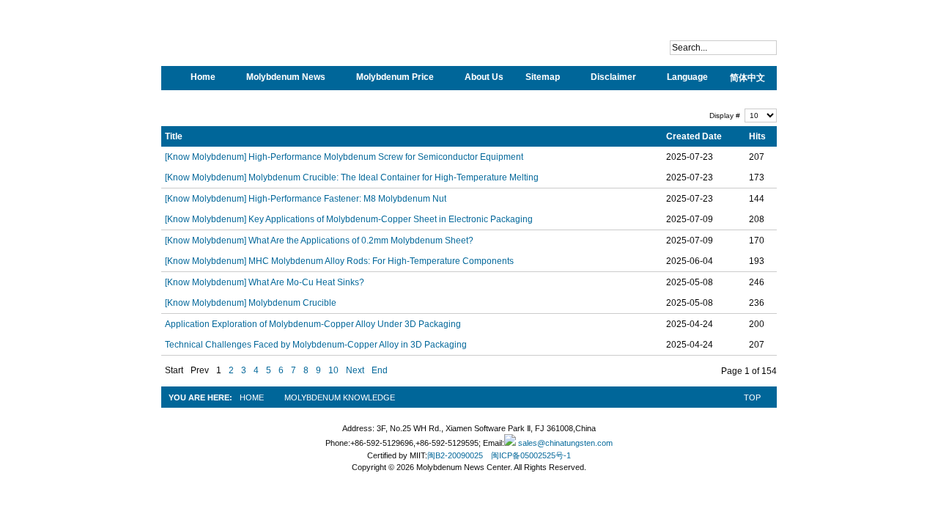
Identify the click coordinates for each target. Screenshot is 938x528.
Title (173, 136)
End (380, 370)
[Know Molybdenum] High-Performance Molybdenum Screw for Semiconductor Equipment (344, 157)
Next (355, 370)
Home (252, 397)
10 (333, 370)
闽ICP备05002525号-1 (531, 455)
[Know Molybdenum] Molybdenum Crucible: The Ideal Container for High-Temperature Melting (352, 177)
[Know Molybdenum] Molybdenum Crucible (250, 303)
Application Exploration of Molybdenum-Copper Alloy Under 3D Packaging (313, 324)
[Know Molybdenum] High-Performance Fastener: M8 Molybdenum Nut (305, 199)
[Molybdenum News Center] (256, 44)
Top (752, 397)
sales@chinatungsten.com (564, 443)
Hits (757, 136)
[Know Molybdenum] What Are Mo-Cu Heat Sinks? (264, 282)
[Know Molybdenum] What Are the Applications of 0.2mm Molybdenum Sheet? (319, 240)
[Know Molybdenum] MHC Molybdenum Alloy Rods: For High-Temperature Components (339, 261)
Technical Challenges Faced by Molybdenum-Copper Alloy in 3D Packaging (316, 345)
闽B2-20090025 (455, 455)
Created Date (694, 136)
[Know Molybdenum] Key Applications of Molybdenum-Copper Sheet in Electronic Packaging (349, 219)
